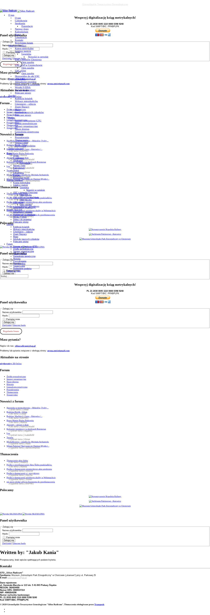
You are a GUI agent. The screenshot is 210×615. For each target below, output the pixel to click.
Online (11, 363)
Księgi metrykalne (24, 48)
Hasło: (5, 315)
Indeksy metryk (23, 51)
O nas (11, 15)
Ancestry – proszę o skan (18, 425)
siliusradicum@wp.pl (17, 577)
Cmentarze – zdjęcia (25, 104)
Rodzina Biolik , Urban (17, 412)
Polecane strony (23, 93)
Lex (8, 433)
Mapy (18, 109)
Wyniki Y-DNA (23, 87)
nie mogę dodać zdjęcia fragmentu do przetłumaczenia (31, 482)
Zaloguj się (9, 322)
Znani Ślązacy (22, 106)
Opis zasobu (27, 62)
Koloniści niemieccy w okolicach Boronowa (26, 429)
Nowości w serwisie (38, 56)
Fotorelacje (27, 26)
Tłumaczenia (21, 140)
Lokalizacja (21, 37)
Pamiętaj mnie (13, 319)
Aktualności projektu (25, 81)
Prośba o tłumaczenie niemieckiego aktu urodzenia (29, 469)
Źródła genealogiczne (26, 123)
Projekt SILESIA (16, 79)
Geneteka (26, 54)
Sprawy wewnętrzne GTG (28, 120)
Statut (18, 34)
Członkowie (21, 20)
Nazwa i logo (22, 29)
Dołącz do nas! (16, 148)
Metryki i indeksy (17, 45)
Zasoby (12, 95)
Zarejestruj (7, 325)
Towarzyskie (21, 143)
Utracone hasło (19, 325)
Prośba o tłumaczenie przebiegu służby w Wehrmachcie (31, 477)
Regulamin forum (24, 43)
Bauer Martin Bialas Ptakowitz (20, 420)
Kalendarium (21, 31)
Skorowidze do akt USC (27, 76)
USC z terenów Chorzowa (28, 59)
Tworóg (10, 437)
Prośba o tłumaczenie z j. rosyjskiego (23, 473)
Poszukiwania (22, 137)
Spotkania (20, 23)
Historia (19, 134)
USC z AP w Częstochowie (28, 65)
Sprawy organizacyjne (26, 126)
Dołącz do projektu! (25, 90)
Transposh (99, 604)
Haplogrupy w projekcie (27, 84)
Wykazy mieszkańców (26, 101)
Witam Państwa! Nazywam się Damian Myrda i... (28, 446)
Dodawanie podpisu (25, 145)
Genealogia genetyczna (27, 131)
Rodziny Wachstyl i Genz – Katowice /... (24, 416)
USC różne (20, 70)
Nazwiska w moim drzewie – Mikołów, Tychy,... (28, 408)
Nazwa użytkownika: (12, 312)
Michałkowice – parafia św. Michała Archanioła (28, 442)
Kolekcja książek (23, 98)
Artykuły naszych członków (29, 112)
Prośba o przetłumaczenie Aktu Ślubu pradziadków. (29, 465)
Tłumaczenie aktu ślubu (17, 460)
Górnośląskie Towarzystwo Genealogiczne (105, 4)
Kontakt (19, 40)
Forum (11, 118)
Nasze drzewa (22, 129)
